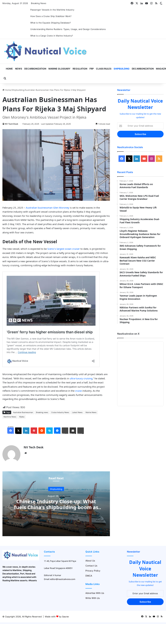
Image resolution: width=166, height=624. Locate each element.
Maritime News (10, 417)
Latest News (77, 412)
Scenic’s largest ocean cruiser (63, 248)
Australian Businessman (23, 412)
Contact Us (91, 565)
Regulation (80, 68)
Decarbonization (35, 68)
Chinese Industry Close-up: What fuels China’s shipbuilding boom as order (56, 507)
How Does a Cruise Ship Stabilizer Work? (50, 16)
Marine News (91, 412)
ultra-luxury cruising (81, 378)
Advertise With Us (94, 593)
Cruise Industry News (60, 412)
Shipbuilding (122, 68)
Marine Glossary (59, 68)
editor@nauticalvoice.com (62, 579)
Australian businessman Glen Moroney (47, 207)
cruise (78, 390)
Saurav (65, 616)
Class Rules (103, 68)
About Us (90, 560)
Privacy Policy (92, 570)
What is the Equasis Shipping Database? (50, 22)
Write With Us (92, 598)
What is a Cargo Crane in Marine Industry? (51, 35)
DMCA (88, 575)
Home (9, 68)
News (18, 68)
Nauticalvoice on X (128, 333)
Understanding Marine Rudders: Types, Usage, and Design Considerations (68, 29)
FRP (91, 68)
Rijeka (21, 417)
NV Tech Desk (11, 124)
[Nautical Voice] (45, 51)
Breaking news (42, 412)
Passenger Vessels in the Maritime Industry (52, 9)
